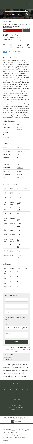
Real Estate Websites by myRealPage (16, 419)
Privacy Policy (26, 417)
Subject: (7, 324)
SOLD (29, 10)
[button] (5, 390)
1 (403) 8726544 (7, 357)
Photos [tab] (10, 51)
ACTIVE (23, 10)
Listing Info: (7, 144)
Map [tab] (19, 51)
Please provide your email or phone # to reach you (15, 318)
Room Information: (10, 185)
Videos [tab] (15, 51)
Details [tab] (5, 51)
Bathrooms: (7, 264)
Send (16, 342)
